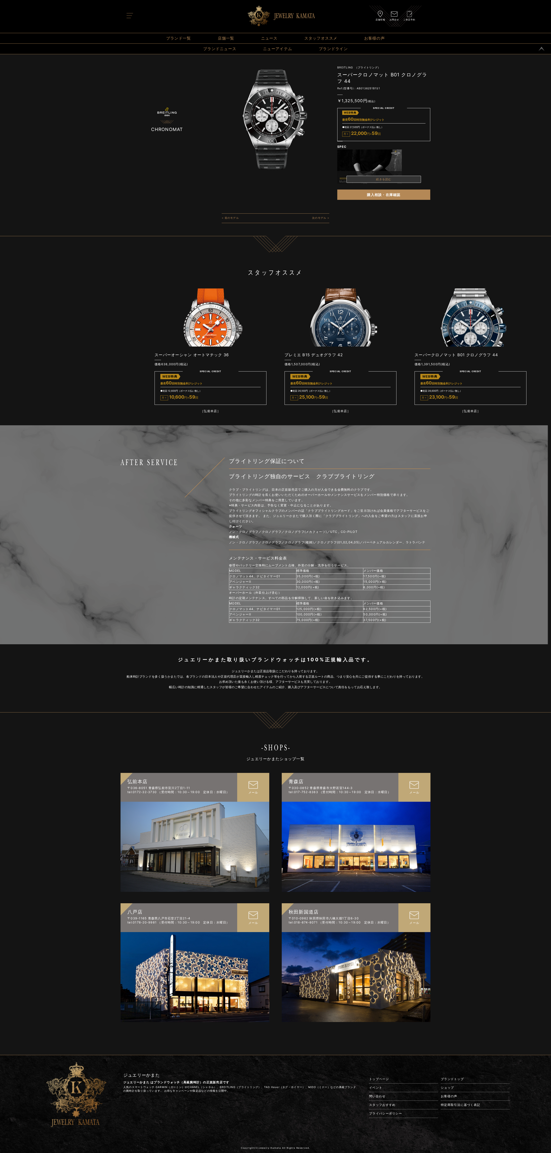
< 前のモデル (230, 217)
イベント (375, 1087)
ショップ (447, 1087)
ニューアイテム (277, 48)
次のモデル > (320, 217)
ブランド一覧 (178, 38)
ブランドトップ (452, 1079)
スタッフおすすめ (382, 1105)
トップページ (379, 1079)
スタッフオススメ (320, 38)
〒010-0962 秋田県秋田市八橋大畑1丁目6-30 (324, 918)
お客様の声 (374, 38)
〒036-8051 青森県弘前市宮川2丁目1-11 (158, 788)
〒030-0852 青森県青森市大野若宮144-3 (321, 788)
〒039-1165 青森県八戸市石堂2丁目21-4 (158, 918)
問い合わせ (377, 1096)
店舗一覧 (226, 38)
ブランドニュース (219, 48)
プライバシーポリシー (385, 1113)
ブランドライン (333, 48)
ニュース (269, 38)
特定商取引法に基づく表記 (460, 1105)
